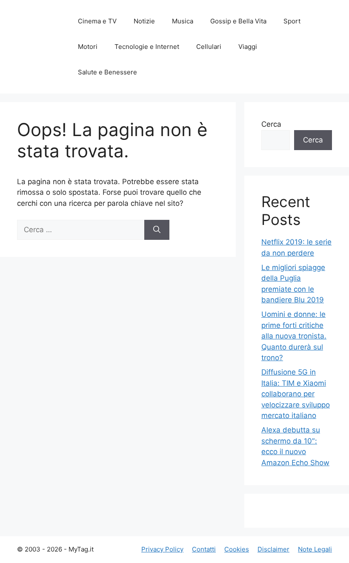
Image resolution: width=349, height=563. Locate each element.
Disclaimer (273, 549)
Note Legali (315, 549)
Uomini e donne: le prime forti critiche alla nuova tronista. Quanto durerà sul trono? (293, 336)
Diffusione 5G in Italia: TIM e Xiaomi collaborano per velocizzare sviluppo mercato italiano (295, 394)
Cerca (271, 124)
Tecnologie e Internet (146, 47)
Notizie (144, 21)
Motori (87, 47)
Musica (182, 21)
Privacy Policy (162, 549)
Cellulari (208, 47)
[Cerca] (156, 230)
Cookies (236, 549)
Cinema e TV (97, 21)
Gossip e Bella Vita (238, 21)
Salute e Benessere (107, 72)
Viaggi (247, 47)
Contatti (204, 549)
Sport (291, 21)
